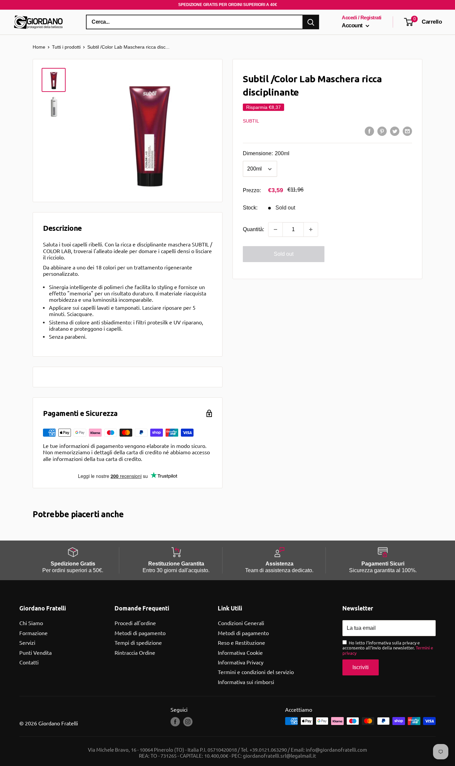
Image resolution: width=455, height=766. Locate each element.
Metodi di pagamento (140, 632)
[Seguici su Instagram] (188, 721)
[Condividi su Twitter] (394, 131)
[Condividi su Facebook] (369, 131)
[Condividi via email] (407, 131)
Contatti (29, 662)
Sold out (283, 254)
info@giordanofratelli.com (336, 749)
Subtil (251, 121)
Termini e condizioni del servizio (256, 671)
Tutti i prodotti (66, 47)
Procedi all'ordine (135, 622)
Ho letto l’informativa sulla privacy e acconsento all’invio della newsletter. (387, 648)
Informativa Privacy (240, 662)
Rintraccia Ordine (135, 652)
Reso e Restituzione (241, 642)
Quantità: (253, 229)
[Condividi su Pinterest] (382, 131)
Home (39, 47)
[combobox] (194, 22)
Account (353, 25)
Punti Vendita (35, 652)
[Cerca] (310, 22)
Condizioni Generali (241, 622)
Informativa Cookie (240, 652)
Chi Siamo (31, 622)
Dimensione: (266, 154)
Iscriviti (360, 667)
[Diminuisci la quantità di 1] (275, 229)
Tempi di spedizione (138, 642)
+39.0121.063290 (268, 749)
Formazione (33, 632)
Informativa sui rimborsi (246, 681)
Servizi (27, 642)
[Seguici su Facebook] (175, 721)
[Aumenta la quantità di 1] (311, 229)
